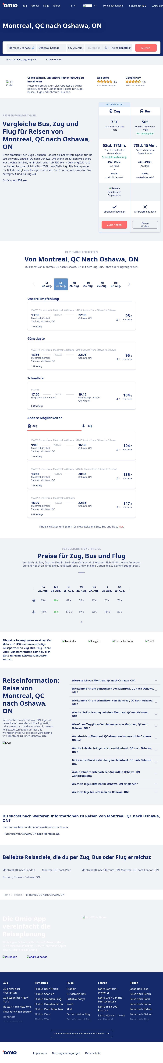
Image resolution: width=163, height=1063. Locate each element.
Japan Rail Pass (139, 989)
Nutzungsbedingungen (66, 1053)
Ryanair (71, 989)
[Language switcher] (90, 6)
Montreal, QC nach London (19, 870)
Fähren (56, 5)
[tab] (54, 426)
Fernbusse (41, 983)
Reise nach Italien (141, 1009)
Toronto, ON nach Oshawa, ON (21, 877)
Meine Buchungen (113, 5)
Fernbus (35, 5)
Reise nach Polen (140, 1004)
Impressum (40, 1053)
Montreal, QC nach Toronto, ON (101, 870)
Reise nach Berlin (140, 994)
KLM (69, 1009)
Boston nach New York (17, 1006)
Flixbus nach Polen (46, 989)
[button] (75, 48)
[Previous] (33, 588)
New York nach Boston (17, 1011)
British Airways (76, 999)
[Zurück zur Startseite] (13, 5)
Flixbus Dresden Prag (48, 999)
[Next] (129, 284)
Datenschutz (92, 1053)
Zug (25, 5)
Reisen (18, 895)
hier (120, 526)
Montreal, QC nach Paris (56, 870)
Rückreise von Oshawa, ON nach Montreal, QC (32, 834)
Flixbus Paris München (49, 1009)
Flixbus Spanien (44, 994)
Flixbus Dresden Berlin (49, 1004)
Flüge (46, 5)
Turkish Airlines (76, 994)
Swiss (70, 1004)
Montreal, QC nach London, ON (140, 870)
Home (6, 895)
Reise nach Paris (140, 999)
